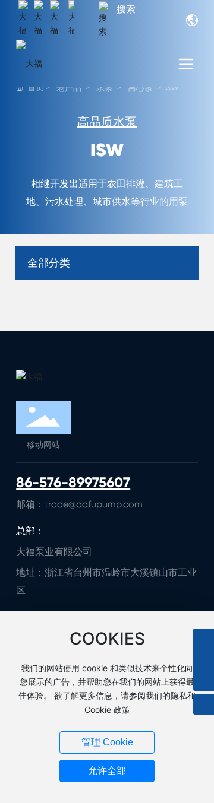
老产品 (68, 88)
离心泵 (140, 88)
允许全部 (107, 771)
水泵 (104, 88)
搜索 (126, 9)
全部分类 (48, 262)
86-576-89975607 (73, 482)
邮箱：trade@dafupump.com (79, 504)
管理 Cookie (107, 742)
